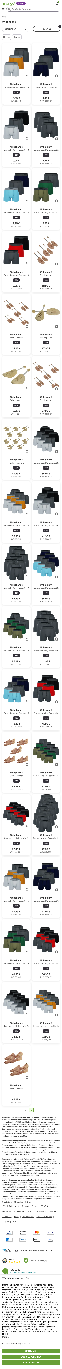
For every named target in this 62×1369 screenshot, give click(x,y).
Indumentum (28, 1216)
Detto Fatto (40, 1211)
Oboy (16, 1216)
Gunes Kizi (6, 1216)
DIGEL (15, 1221)
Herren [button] (6, 37)
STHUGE (53, 1211)
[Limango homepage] (8, 3)
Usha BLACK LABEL (23, 1211)
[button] (15, 29)
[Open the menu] (3, 9)
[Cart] (26, 75)
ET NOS (44, 1206)
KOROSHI (6, 1211)
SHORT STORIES (44, 1216)
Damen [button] (17, 37)
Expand (25, 1206)
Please (35, 1206)
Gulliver (5, 1221)
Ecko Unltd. (14, 1206)
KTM (4, 1206)
